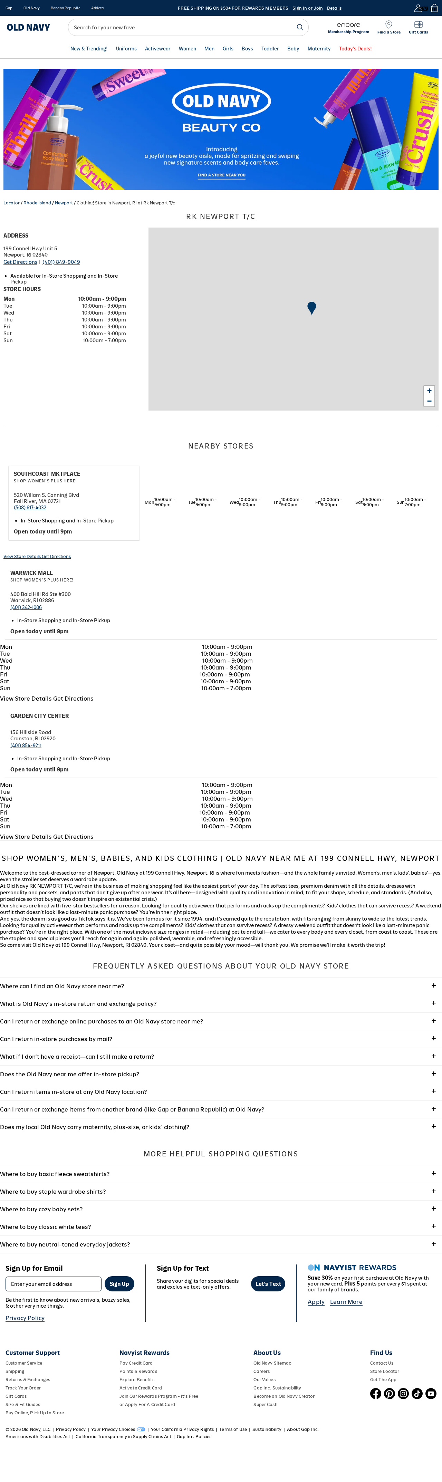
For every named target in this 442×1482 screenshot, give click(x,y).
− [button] (429, 401)
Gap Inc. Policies (194, 1436)
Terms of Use (233, 1429)
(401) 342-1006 (26, 607)
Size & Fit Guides (23, 1404)
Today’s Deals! (355, 48)
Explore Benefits (136, 1379)
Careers (261, 1371)
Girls (228, 48)
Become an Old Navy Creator (284, 1396)
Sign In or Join (307, 8)
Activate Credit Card (140, 1387)
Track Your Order (23, 1387)
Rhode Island (37, 202)
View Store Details (22, 556)
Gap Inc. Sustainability (277, 1387)
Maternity (319, 48)
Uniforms (126, 48)
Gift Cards (16, 1396)
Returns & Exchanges (28, 1379)
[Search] (300, 27)
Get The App (383, 1379)
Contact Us (381, 1363)
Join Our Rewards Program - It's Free (158, 1396)
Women (187, 48)
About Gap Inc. (303, 1429)
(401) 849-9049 (61, 262)
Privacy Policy (25, 1318)
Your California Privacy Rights (182, 1429)
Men (209, 48)
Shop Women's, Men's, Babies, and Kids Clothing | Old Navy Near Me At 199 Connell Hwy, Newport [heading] (221, 858)
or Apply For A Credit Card (147, 1404)
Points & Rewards (138, 1371)
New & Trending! (89, 48)
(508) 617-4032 (30, 507)
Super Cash (265, 1404)
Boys (247, 48)
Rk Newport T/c (221, 216)
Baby (293, 48)
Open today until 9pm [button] (43, 532)
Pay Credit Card (136, 1363)
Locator (11, 202)
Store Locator (385, 1371)
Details (334, 8)
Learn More (346, 1301)
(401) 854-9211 (25, 745)
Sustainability (266, 1429)
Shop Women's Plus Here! (45, 481)
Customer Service (24, 1363)
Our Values (264, 1379)
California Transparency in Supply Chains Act (123, 1436)
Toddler (270, 48)
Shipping (15, 1371)
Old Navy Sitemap (272, 1363)
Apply (316, 1301)
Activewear (158, 48)
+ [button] (429, 390)
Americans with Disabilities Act (38, 1436)
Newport (64, 202)
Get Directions (20, 262)
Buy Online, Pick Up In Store (35, 1412)
